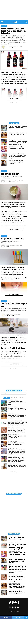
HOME (10, 611)
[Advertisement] (14, 10)
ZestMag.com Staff (10, 47)
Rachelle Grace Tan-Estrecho (12, 181)
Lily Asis (8, 246)
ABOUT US (16, 611)
